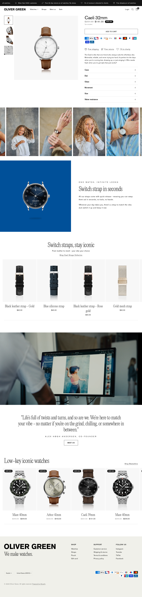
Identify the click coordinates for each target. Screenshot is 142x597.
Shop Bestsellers (131, 464)
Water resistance (91, 99)
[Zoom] (73, 20)
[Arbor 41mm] (54, 489)
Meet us (53, 9)
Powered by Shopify (38, 584)
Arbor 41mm (54, 515)
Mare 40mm (19, 515)
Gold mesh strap (122, 306)
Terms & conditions (101, 555)
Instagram (119, 549)
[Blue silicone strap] (54, 280)
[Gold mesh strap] (122, 280)
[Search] (132, 9)
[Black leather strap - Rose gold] (88, 280)
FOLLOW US (121, 544)
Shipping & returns (100, 552)
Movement (89, 88)
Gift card (74, 558)
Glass (87, 82)
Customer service (100, 549)
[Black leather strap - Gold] (19, 280)
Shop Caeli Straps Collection (71, 255)
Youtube (119, 552)
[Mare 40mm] (19, 489)
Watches (33, 9)
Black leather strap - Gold (19, 306)
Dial (86, 76)
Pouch (73, 555)
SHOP (73, 544)
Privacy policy (99, 558)
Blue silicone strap (53, 306)
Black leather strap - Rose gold (88, 309)
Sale (60, 9)
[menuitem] (34, 9)
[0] (136, 9)
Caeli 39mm (88, 515)
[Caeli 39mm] (88, 489)
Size (86, 93)
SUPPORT (98, 544)
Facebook (119, 558)
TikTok (118, 555)
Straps (44, 9)
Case (87, 70)
